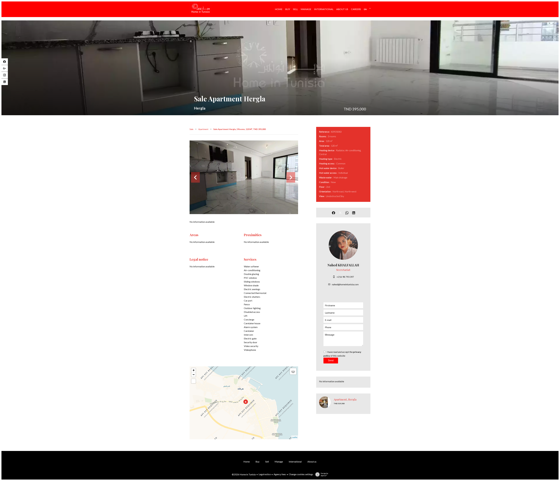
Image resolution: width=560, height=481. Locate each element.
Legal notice (265, 474)
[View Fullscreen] (193, 381)
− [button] (194, 374)
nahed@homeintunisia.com (345, 284)
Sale (191, 129)
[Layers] (293, 371)
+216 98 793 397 (345, 276)
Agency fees (280, 474)
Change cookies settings (301, 474)
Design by (324, 474)
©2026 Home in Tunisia (244, 474)
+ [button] (194, 370)
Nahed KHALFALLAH (343, 265)
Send (331, 360)
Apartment (203, 129)
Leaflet (294, 437)
